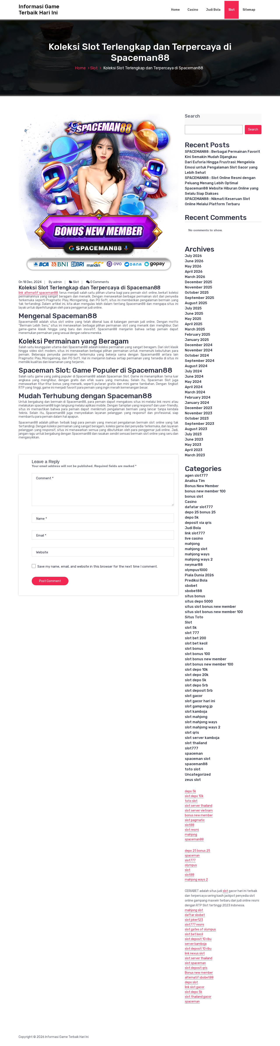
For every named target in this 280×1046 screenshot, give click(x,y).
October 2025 (197, 292)
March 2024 (195, 392)
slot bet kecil (196, 643)
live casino (194, 538)
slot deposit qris (196, 968)
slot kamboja (196, 711)
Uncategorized (198, 774)
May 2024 (193, 382)
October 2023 (197, 418)
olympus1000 (196, 570)
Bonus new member (199, 973)
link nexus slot (195, 953)
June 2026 (194, 261)
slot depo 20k (196, 675)
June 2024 (194, 376)
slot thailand (196, 743)
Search (192, 116)
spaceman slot (197, 759)
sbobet (191, 586)
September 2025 (199, 298)
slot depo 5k (195, 680)
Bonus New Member (202, 486)
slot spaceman (195, 963)
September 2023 (199, 424)
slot (187, 870)
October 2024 (197, 355)
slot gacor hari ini (200, 701)
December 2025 (198, 282)
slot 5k (191, 628)
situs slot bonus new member (210, 607)
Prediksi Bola (196, 580)
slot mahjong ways (201, 722)
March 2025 (195, 329)
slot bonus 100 (197, 654)
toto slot (192, 769)
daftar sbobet (195, 915)
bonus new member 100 (205, 491)
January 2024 (197, 403)
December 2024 (198, 345)
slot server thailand (198, 806)
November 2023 (198, 413)
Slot (231, 10)
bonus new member (199, 815)
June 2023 (194, 439)
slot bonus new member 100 (209, 664)
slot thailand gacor (198, 997)
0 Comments (99, 282)
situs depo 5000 (199, 601)
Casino (192, 10)
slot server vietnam (199, 810)
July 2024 (193, 371)
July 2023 (193, 434)
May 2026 (193, 266)
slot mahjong (196, 717)
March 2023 (195, 455)
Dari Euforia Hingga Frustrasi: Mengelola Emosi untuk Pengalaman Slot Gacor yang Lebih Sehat (221, 167)
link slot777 (195, 533)
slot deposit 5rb (199, 690)
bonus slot (194, 496)
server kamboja (195, 944)
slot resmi (192, 830)
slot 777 (192, 633)
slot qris (192, 732)
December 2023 (198, 408)
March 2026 (195, 277)
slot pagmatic (195, 820)
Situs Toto (194, 617)
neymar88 (194, 565)
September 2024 (199, 361)
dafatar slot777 (199, 507)
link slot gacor (194, 987)
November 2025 (198, 287)
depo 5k (192, 517)
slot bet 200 (195, 638)
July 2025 (193, 308)
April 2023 (193, 450)
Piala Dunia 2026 (199, 575)
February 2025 (197, 334)
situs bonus (195, 596)
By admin (55, 282)
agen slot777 (196, 475)
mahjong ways (197, 554)
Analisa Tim (195, 481)
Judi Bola (213, 10)
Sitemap (249, 10)
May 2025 (193, 319)
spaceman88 (196, 764)
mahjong (192, 544)
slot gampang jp (199, 706)
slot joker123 (194, 920)
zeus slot (193, 780)
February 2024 (197, 397)
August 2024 (196, 366)
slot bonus (194, 648)
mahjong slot (196, 549)
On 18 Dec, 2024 (30, 282)
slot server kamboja (202, 738)
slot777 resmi (194, 924)
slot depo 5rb (196, 685)
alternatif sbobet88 (199, 977)
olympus (191, 865)
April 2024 (194, 387)
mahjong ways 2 (199, 559)
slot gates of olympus (200, 929)
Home (175, 10)
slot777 (191, 748)
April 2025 (193, 324)
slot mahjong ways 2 (202, 727)
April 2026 (194, 271)
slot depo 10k (196, 669)
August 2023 (196, 429)
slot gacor (194, 696)
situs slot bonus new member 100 (214, 612)
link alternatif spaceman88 (38, 293)
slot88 (189, 825)
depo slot (191, 982)
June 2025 (194, 313)
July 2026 (193, 256)
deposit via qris (198, 523)
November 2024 (198, 350)
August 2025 (196, 303)
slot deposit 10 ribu (198, 939)
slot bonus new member (205, 659)
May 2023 (193, 445)
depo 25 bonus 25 (200, 512)
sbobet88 (193, 591)
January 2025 (197, 340)
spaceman (194, 753)
